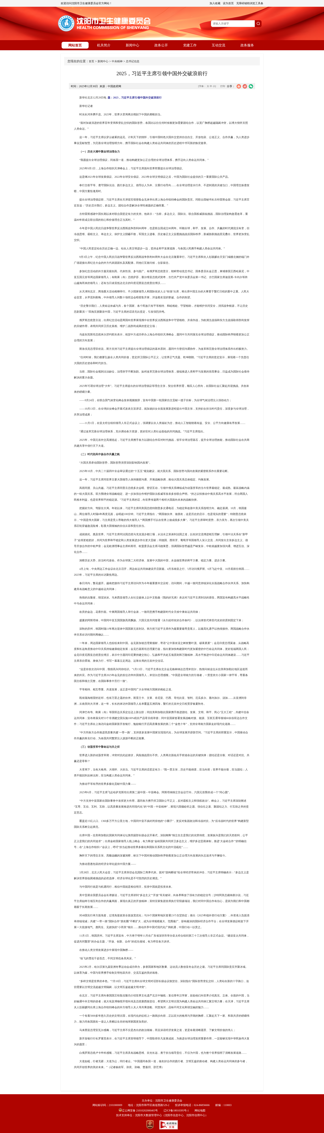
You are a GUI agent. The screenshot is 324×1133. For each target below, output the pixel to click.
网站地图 (200, 1110)
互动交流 (218, 45)
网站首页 (75, 45)
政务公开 (161, 45)
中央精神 (117, 61)
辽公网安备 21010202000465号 (140, 1110)
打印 (222, 86)
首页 (91, 61)
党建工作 (190, 45)
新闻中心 (132, 45)
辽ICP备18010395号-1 (176, 1110)
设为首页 (228, 3)
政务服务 (247, 45)
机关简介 (104, 45)
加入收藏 (215, 3)
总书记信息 (132, 61)
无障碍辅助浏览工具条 (249, 3)
